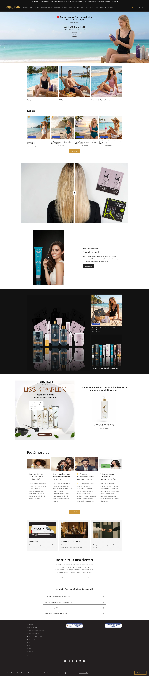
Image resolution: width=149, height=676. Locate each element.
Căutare (29, 643)
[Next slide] (106, 433)
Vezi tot (74, 151)
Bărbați (61, 100)
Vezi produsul (88, 266)
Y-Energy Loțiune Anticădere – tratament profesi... (109, 477)
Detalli (74, 34)
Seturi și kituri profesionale (100, 100)
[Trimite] (88, 577)
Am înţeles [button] (140, 673)
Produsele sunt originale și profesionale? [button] (57, 596)
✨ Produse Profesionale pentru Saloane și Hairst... (86, 477)
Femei (29, 100)
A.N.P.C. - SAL (30, 652)
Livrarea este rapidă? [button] (51, 608)
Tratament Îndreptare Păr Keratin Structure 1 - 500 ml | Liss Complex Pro (104, 425)
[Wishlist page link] (132, 7)
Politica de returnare (33, 640)
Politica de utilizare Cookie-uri (35, 630)
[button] (25, 7)
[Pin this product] (45, 412)
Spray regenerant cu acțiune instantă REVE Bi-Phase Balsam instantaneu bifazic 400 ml (86, 141)
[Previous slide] (102, 433)
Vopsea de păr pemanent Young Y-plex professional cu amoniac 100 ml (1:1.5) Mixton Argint (23, 665)
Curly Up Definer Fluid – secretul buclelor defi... (36, 477)
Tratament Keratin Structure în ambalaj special (103, 327)
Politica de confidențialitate (35, 637)
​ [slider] (74, 193)
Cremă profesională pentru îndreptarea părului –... (62, 477)
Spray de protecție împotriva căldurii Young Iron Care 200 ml (110, 141)
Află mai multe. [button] (83, 673)
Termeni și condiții (32, 627)
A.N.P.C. (29, 649)
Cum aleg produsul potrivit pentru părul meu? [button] (59, 602)
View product (33, 408)
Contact (29, 646)
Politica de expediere (33, 633)
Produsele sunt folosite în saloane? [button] (56, 614)
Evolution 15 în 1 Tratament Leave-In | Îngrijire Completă (36, 141)
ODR (28, 655)
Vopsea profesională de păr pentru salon (105, 368)
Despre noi (30, 624)
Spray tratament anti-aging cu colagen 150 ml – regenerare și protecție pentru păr (62, 141)
